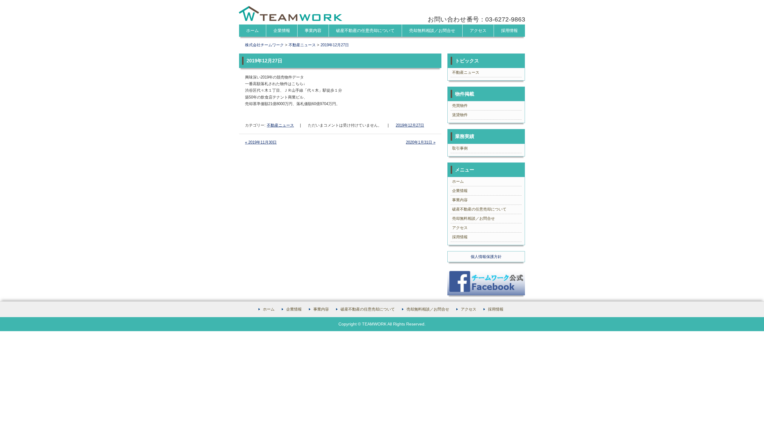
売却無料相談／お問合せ (432, 30)
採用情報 (509, 30)
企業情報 (281, 30)
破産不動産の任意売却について (365, 30)
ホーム (252, 30)
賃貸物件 (460, 115)
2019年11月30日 (261, 142)
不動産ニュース (280, 125)
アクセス (478, 30)
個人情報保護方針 (486, 256)
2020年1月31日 (420, 142)
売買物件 (460, 105)
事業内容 (313, 30)
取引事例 (460, 148)
